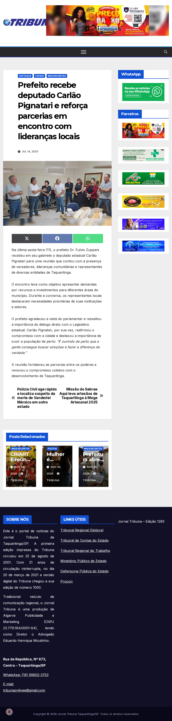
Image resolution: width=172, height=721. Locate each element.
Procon (66, 581)
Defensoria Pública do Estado (84, 571)
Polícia (52, 448)
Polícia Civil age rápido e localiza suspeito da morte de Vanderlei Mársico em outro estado (37, 398)
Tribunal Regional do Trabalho (85, 551)
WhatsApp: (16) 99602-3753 (25, 675)
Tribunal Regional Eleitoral (81, 530)
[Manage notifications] (9, 711)
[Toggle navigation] (83, 52)
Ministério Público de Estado (83, 561)
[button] (107, 20)
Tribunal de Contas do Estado (84, 540)
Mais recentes (57, 76)
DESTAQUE (25, 76)
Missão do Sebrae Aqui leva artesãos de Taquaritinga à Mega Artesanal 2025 (78, 395)
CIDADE (39, 76)
